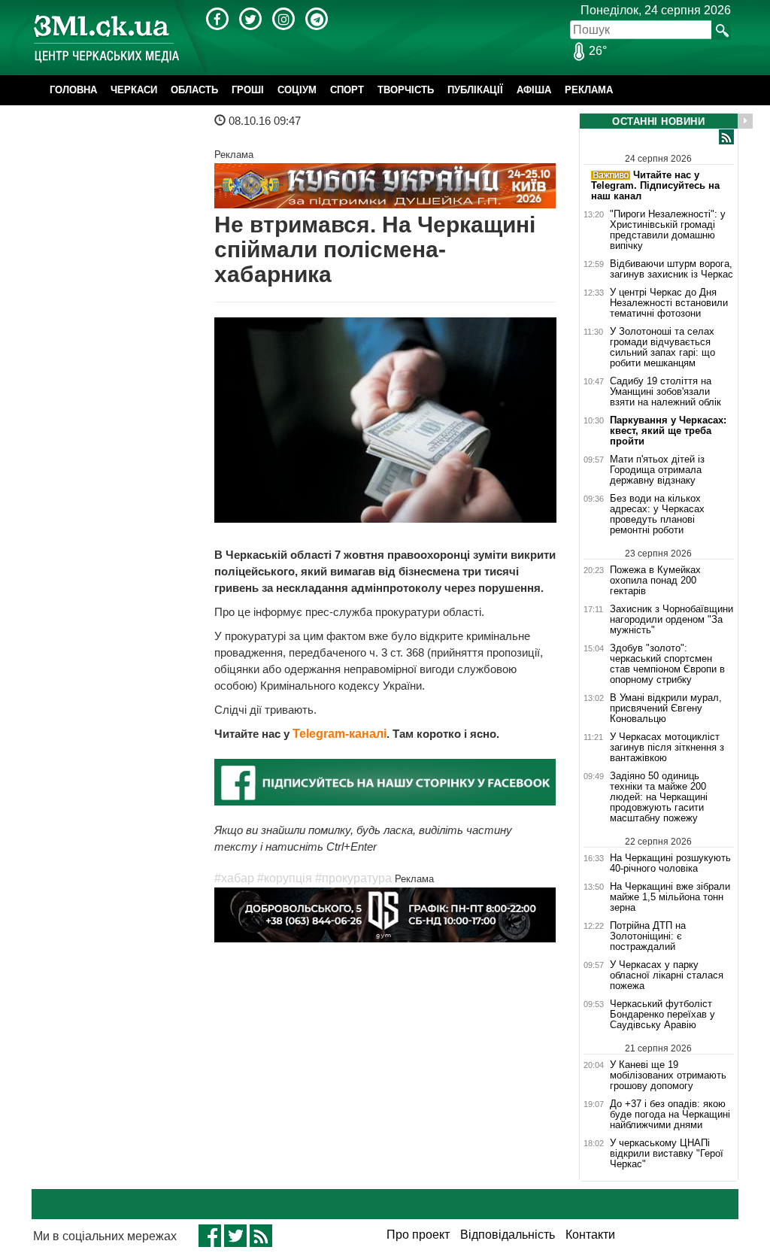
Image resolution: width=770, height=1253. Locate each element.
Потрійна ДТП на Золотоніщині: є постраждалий (648, 936)
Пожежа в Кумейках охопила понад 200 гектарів (655, 580)
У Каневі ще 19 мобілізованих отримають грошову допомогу (668, 1075)
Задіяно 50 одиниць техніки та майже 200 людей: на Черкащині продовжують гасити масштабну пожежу (659, 797)
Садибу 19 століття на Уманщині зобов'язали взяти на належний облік (665, 392)
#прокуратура (353, 878)
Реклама (589, 90)
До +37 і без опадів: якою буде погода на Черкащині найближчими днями (670, 1114)
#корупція (284, 878)
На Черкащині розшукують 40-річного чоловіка (670, 863)
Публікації (475, 90)
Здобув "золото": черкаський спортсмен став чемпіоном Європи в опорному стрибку (667, 664)
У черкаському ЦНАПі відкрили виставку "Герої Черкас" (666, 1154)
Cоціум (297, 90)
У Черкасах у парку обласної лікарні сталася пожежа (666, 975)
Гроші (248, 90)
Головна (73, 90)
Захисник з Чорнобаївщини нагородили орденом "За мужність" (671, 620)
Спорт (347, 90)
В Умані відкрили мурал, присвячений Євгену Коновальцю (666, 708)
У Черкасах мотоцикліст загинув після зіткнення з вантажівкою (667, 747)
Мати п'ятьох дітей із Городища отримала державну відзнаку (657, 470)
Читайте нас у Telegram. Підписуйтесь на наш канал (655, 185)
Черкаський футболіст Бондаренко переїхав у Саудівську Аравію (662, 1014)
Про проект (418, 1234)
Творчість (405, 90)
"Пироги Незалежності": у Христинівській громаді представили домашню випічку (668, 230)
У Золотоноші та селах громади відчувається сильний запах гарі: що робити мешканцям (662, 347)
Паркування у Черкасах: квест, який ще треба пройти (668, 431)
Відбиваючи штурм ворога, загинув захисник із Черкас (671, 269)
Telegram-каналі (340, 733)
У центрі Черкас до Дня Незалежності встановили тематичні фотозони (669, 303)
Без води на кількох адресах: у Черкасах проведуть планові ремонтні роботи (657, 514)
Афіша (534, 90)
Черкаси (134, 90)
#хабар (234, 878)
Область (194, 90)
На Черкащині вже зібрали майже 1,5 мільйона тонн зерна (670, 897)
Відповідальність (507, 1234)
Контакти (590, 1234)
